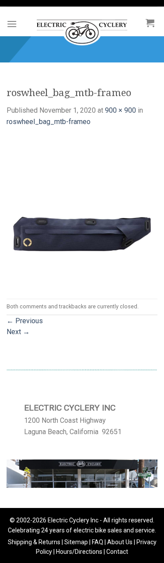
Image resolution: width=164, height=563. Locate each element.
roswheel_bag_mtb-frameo (49, 121)
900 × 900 (120, 110)
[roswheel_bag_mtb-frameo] (82, 212)
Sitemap (76, 542)
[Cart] (150, 22)
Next (18, 332)
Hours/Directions (79, 551)
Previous (25, 321)
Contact (117, 551)
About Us (120, 542)
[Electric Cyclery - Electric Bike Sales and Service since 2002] (82, 28)
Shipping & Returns (34, 542)
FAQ (97, 542)
